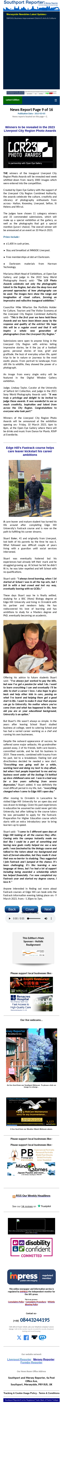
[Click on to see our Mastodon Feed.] (42, 1339)
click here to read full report (47, 18)
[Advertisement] (31, 54)
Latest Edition (12, 100)
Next (48, 909)
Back (12, 909)
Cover (30, 909)
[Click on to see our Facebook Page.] (26, 1339)
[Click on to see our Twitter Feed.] (19, 1339)
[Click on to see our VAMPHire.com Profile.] (34, 1339)
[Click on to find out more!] (31, 1010)
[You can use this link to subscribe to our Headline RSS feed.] (14, 1196)
